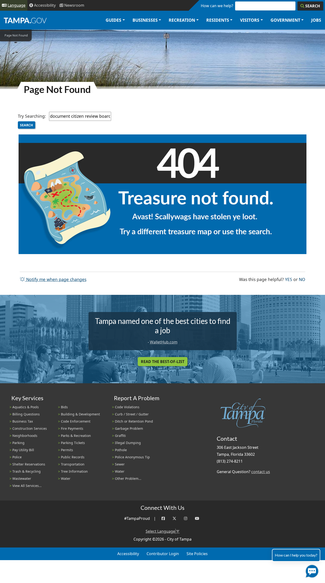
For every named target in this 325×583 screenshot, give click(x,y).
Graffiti (120, 435)
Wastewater (21, 478)
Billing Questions (26, 414)
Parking (18, 442)
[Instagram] (185, 518)
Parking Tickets (73, 442)
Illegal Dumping (128, 442)
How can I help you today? (296, 555)
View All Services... (27, 485)
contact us (260, 471)
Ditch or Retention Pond (134, 421)
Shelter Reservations (28, 464)
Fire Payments (72, 428)
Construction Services (29, 428)
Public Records (72, 457)
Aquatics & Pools (25, 407)
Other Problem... (128, 478)
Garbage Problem (129, 428)
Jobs (316, 20)
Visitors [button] (249, 20)
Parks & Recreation (76, 435)
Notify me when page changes (55, 279)
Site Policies (197, 553)
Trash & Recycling (26, 471)
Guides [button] (113, 20)
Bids (64, 407)
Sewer (120, 464)
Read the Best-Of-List (162, 361)
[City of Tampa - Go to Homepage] (25, 20)
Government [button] (285, 20)
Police (17, 457)
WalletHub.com (163, 342)
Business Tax (22, 421)
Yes (288, 279)
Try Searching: (32, 116)
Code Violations (127, 407)
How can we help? (217, 5)
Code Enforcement (75, 421)
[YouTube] (197, 518)
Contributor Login (163, 553)
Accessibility (128, 553)
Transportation (72, 464)
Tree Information (74, 471)
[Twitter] (174, 518)
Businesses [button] (145, 20)
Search (26, 125)
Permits (67, 450)
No (302, 279)
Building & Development (80, 414)
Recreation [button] (182, 20)
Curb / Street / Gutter (132, 414)
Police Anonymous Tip (132, 457)
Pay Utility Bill (23, 450)
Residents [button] (217, 20)
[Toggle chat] (311, 570)
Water (65, 478)
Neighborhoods (24, 435)
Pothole (121, 450)
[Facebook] (163, 518)
